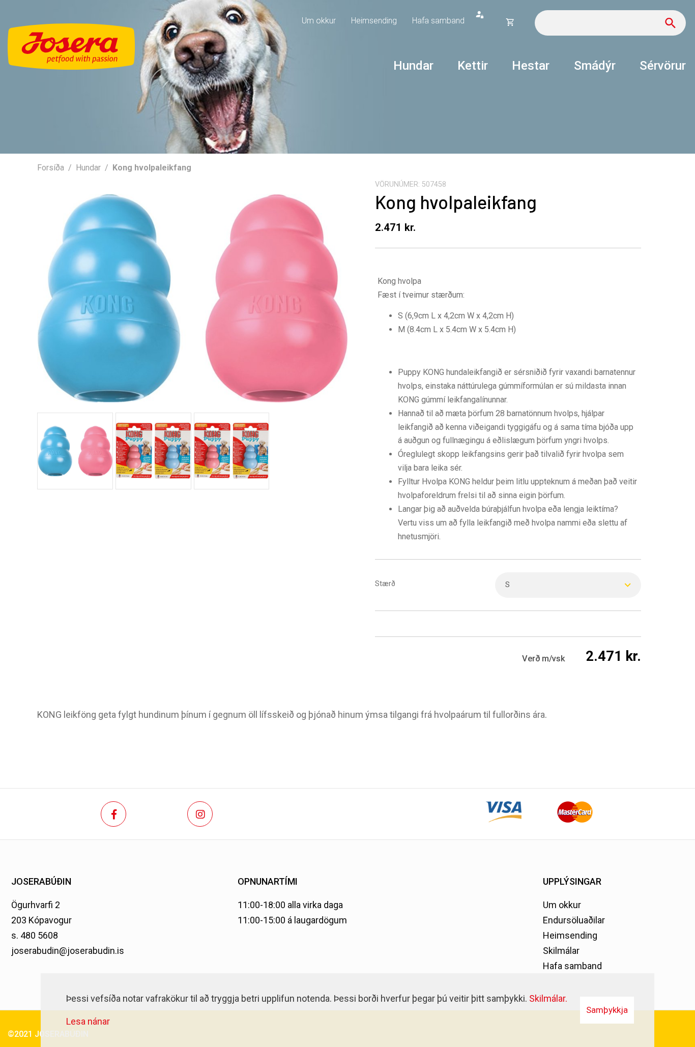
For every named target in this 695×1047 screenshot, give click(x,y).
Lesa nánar (88, 1021)
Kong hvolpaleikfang (151, 167)
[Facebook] (113, 814)
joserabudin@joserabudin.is (67, 950)
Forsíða (50, 167)
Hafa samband (572, 966)
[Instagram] (200, 814)
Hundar (88, 167)
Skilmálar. (548, 998)
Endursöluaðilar (574, 920)
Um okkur (562, 904)
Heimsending (570, 935)
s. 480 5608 (34, 935)
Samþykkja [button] (607, 1010)
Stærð (385, 583)
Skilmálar (561, 950)
